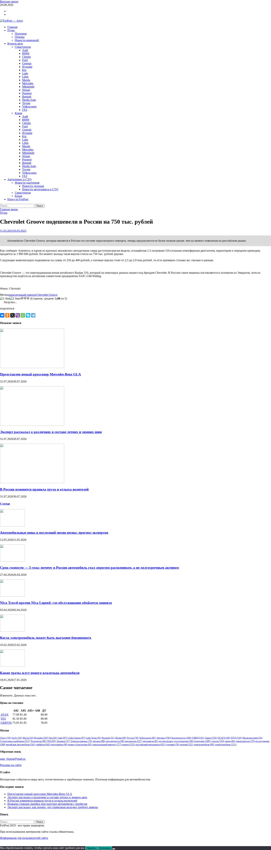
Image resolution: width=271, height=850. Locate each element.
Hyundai (27, 66)
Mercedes (27, 83)
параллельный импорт (22, 294)
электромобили (204, 744)
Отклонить (105, 848)
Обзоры (20, 36)
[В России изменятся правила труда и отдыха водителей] (32, 482)
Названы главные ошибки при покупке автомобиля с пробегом (47, 803)
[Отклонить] (113, 848)
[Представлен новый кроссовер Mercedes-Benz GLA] (32, 367)
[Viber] (17, 315)
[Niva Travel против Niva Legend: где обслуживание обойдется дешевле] (12, 595)
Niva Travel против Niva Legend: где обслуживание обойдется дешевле (56, 603)
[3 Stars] (22, 298)
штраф (186, 744)
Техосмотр (38, 741)
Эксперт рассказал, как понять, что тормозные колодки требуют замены (52, 807)
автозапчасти (115, 741)
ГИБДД (198, 737)
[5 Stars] (28, 298)
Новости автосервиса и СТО (40, 189)
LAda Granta (76, 737)
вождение (202, 741)
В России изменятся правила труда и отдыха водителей (44, 489)
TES (3, 718)
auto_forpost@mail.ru (12, 758)
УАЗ (51, 741)
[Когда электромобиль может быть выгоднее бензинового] (12, 630)
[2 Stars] (15, 298)
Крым (18, 113)
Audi (25, 50)
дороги (217, 741)
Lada (25, 73)
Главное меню (9, 209)
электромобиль (225, 744)
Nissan (26, 89)
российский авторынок (151, 744)
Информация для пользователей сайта (24, 838)
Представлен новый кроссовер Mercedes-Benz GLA (40, 374)
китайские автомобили (20, 744)
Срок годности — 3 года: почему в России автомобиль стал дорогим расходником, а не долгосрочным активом (89, 567)
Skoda (120, 737)
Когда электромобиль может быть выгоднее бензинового (45, 638)
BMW (25, 53)
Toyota (26, 103)
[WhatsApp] (23, 315)
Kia (24, 70)
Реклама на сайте (11, 765)
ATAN (4, 714)
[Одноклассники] (7, 315)
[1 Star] (5, 298)
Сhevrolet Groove (47, 294)
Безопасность (181, 737)
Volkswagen (29, 106)
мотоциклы (59, 744)
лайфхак (43, 744)
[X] (12, 315)
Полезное (21, 33)
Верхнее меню (9, 1)
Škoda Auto (29, 99)
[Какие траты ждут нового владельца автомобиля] (12, 665)
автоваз (99, 741)
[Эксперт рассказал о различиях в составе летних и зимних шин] (32, 424)
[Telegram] (33, 315)
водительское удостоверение (176, 741)
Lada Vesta (93, 737)
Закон (211, 737)
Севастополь (23, 46)
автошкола (150, 741)
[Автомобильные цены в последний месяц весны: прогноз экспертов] (12, 525)
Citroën (26, 56)
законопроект (245, 741)
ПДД (236, 737)
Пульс (11, 30)
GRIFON (6, 722)
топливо (172, 744)
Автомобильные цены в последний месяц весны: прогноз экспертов (54, 533)
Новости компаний (27, 40)
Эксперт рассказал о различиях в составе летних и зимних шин (51, 432)
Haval (28, 737)
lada (62, 737)
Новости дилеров (33, 186)
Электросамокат (81, 741)
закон (230, 741)
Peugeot (27, 93)
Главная (12, 27)
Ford (25, 60)
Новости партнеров (27, 182)
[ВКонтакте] (2, 315)
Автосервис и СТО (19, 179)
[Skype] (28, 315)
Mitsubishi (28, 86)
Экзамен (63, 741)
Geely (16, 737)
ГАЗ (24, 109)
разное (128, 744)
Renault (26, 96)
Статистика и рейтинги (15, 741)
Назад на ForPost (17, 199)
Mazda (26, 80)
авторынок (133, 741)
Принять (91, 848)
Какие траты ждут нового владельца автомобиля (39, 673)
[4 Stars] (25, 298)
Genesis (26, 63)
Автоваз (164, 737)
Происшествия (252, 737)
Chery (5, 737)
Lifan (25, 76)
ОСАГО (224, 737)
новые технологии (80, 744)
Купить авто (15, 43)
